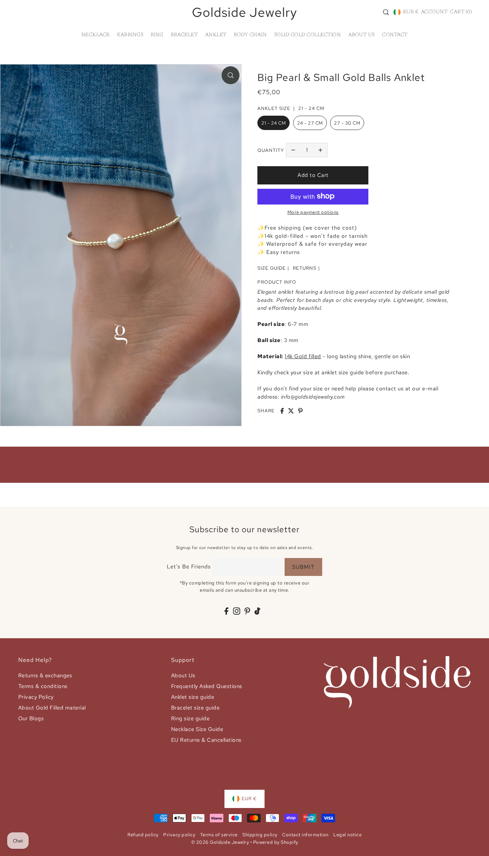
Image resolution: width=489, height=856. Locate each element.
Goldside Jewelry (244, 12)
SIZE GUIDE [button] (271, 268)
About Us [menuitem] (361, 35)
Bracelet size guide (195, 707)
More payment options (313, 212)
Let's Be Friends (189, 566)
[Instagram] (236, 610)
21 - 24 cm (273, 123)
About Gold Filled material (52, 707)
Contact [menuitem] (395, 35)
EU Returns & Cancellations (206, 740)
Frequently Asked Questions (206, 686)
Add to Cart (313, 175)
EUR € (410, 12)
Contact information (305, 835)
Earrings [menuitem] (130, 35)
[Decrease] (293, 150)
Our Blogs (31, 718)
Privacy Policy (36, 697)
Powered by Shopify (275, 842)
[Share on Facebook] (282, 411)
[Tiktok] (257, 610)
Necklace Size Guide (197, 729)
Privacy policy (179, 835)
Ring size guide (190, 718)
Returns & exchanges (45, 675)
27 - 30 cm (347, 123)
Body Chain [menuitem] (250, 35)
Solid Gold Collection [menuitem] (307, 35)
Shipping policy (259, 835)
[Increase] (320, 150)
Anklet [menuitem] (216, 35)
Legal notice (347, 835)
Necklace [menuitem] (95, 35)
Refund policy (143, 835)
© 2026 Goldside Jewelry (220, 842)
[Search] (386, 12)
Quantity (270, 150)
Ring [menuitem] (157, 35)
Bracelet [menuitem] (184, 35)
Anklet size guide (192, 697)
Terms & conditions (43, 686)
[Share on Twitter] (291, 411)
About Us (183, 675)
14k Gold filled (303, 356)
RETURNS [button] (304, 268)
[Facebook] (226, 610)
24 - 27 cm (310, 123)
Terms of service (219, 835)
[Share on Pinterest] (300, 411)
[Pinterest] (247, 610)
